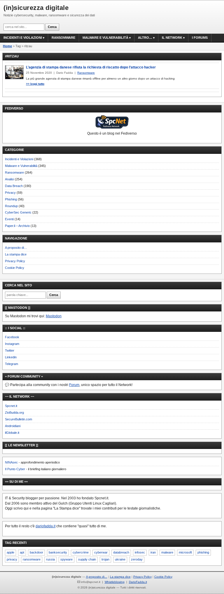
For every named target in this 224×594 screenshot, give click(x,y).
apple (10, 552)
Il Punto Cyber (15, 469)
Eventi (9, 219)
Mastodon (54, 316)
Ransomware (63, 37)
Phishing (11, 199)
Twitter (9, 350)
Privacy (10, 192)
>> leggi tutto (35, 83)
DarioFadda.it (138, 582)
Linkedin (11, 357)
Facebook (12, 337)
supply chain (87, 559)
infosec (140, 552)
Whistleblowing (115, 582)
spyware (66, 559)
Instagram (12, 344)
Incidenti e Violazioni (19, 159)
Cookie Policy (14, 267)
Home (7, 46)
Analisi (9, 179)
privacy (12, 559)
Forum (74, 385)
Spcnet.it (11, 406)
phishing (203, 552)
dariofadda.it (45, 526)
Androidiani (12, 426)
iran (153, 552)
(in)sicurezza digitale (36, 7)
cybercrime (81, 552)
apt (22, 552)
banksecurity (58, 552)
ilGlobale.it (12, 432)
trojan (105, 559)
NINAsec (11, 462)
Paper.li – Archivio (17, 226)
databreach (121, 552)
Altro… (145, 37)
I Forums (200, 37)
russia (50, 559)
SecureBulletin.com (18, 419)
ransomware (32, 559)
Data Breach (14, 186)
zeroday (137, 559)
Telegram (11, 364)
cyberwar (101, 552)
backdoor (36, 552)
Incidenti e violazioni (23, 37)
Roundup (11, 206)
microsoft (185, 552)
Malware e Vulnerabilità (105, 37)
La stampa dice (16, 254)
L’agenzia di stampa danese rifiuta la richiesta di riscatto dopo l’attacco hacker (91, 67)
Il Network (172, 37)
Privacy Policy (15, 261)
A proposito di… (16, 247)
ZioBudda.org (14, 412)
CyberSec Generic (18, 212)
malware (167, 552)
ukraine (120, 559)
